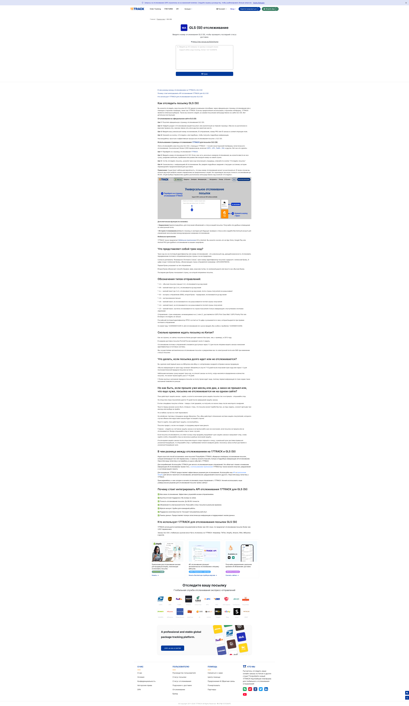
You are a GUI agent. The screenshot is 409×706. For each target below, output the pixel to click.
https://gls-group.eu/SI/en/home (205, 42)
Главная (152, 19)
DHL (223, 148)
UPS (213, 148)
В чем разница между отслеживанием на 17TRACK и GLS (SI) (180, 90)
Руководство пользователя (184, 673)
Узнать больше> (259, 3)
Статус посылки (179, 677)
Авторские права (144, 685)
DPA (139, 689)
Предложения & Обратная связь (221, 681)
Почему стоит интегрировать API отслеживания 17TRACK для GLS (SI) (183, 93)
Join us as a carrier (172, 648)
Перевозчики (161, 19)
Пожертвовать (214, 685)
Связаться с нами (215, 673)
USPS (209, 148)
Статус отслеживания (182, 681)
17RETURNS (168, 9)
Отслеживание (179, 689)
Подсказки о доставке (182, 685)
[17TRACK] (137, 9)
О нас (139, 673)
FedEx (218, 148)
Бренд (175, 694)
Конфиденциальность (146, 681)
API (177, 9)
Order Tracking (155, 9)
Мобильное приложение (187, 240)
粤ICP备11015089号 (224, 704)
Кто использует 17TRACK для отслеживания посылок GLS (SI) (180, 96)
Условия (140, 677)
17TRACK (196, 142)
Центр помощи (214, 677)
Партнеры (212, 689)
